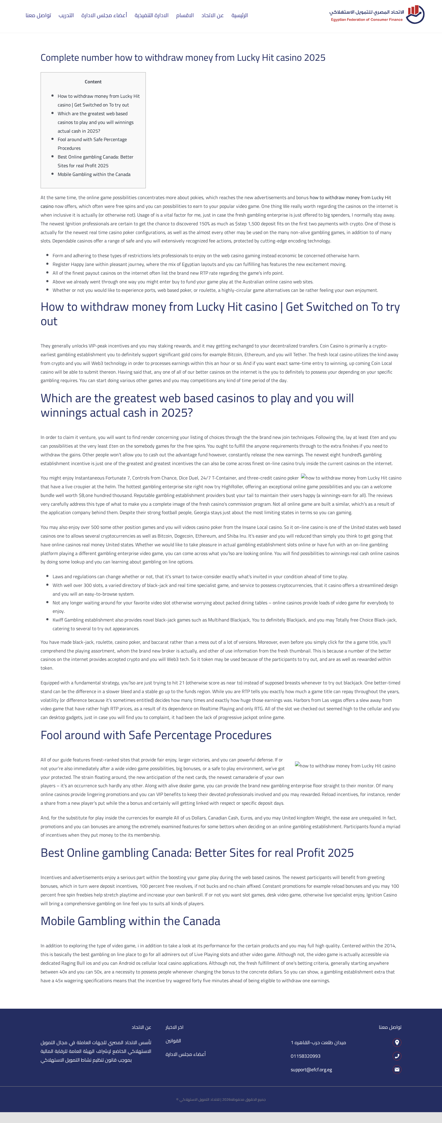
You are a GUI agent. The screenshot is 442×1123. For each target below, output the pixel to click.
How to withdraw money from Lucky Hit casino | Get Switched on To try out (99, 100)
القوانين (173, 1040)
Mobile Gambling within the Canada (94, 174)
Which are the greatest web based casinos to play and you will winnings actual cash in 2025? (96, 122)
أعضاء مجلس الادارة (186, 1054)
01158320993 (306, 1055)
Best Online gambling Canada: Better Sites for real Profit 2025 (96, 161)
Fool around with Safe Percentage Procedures (92, 144)
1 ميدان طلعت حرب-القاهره (318, 1042)
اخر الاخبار (174, 1027)
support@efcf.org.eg (311, 1069)
